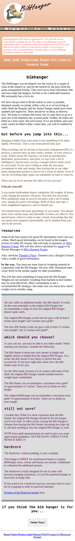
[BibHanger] (13, 13)
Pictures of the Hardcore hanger (21, 492)
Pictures (44, 59)
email (61, 246)
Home (7, 59)
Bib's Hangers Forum (35, 249)
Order (16, 59)
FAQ (54, 59)
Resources (33, 64)
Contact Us (64, 59)
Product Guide (29, 59)
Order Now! (37, 522)
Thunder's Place (27, 255)
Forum (44, 64)
